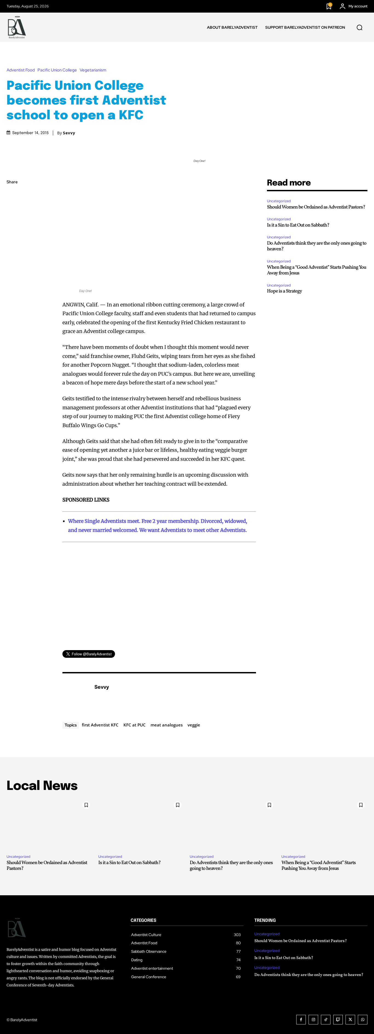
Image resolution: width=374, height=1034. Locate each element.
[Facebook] (12, 195)
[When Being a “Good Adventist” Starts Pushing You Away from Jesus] (324, 824)
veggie (194, 725)
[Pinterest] (12, 221)
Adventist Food (21, 70)
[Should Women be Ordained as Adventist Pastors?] (50, 824)
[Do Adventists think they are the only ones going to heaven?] (233, 824)
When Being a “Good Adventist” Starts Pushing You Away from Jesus (316, 270)
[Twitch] (338, 1019)
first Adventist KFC (100, 725)
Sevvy (69, 133)
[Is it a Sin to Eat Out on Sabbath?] (141, 824)
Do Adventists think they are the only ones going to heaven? (316, 246)
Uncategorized (279, 201)
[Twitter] (12, 208)
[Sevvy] (75, 696)
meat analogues (167, 725)
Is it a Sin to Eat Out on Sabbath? (298, 225)
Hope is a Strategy (284, 291)
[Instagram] (313, 1019)
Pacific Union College (57, 70)
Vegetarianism (93, 70)
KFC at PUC (134, 725)
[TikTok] (325, 1019)
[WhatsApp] (12, 233)
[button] (359, 27)
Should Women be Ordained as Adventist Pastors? (316, 207)
